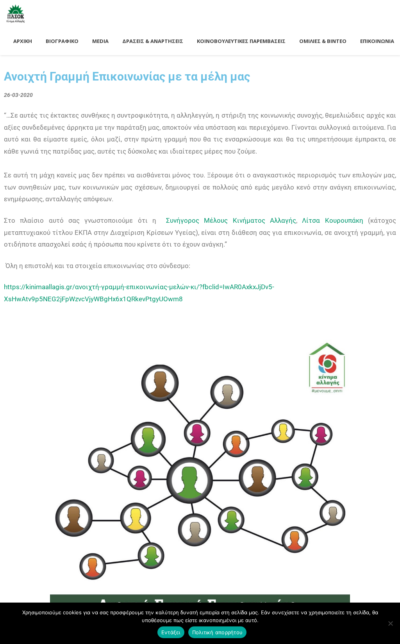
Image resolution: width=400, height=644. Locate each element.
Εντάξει (170, 632)
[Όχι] (390, 623)
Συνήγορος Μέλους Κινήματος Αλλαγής (231, 220)
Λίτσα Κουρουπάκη (332, 220)
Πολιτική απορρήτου (217, 632)
